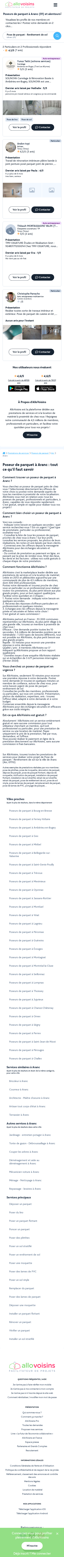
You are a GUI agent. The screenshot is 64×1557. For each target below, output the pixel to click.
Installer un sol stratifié (21, 1339)
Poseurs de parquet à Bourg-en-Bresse (30, 810)
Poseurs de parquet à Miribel (25, 844)
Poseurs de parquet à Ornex (24, 1016)
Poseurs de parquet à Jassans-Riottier (30, 898)
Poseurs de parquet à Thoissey (26, 991)
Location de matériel (32, 1489)
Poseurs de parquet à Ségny (24, 1024)
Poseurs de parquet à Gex (23, 836)
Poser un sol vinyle (19, 1280)
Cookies (32, 1485)
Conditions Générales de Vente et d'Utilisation (32, 1465)
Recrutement (32, 1450)
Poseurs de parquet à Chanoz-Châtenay (31, 1008)
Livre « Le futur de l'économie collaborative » (32, 1433)
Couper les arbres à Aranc (23, 1151)
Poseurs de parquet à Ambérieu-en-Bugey (32, 827)
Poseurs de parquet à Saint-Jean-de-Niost (32, 1041)
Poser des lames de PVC (22, 1271)
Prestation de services (32, 1493)
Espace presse (32, 1442)
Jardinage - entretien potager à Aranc (30, 1135)
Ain (52, 453)
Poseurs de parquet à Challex (25, 1058)
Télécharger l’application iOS (32, 1509)
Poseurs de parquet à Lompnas (26, 982)
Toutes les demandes (32, 1425)
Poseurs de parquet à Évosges (26, 949)
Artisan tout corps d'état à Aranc (27, 1106)
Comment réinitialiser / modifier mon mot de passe (32, 1397)
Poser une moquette (20, 1263)
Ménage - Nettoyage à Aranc (25, 1180)
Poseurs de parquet (40, 453)
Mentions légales (32, 1481)
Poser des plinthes (19, 1237)
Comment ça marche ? (32, 1416)
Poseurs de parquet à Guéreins (26, 940)
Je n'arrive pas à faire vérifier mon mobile (32, 1384)
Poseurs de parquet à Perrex (25, 1033)
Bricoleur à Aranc (18, 1081)
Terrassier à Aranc (19, 1114)
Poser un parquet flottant (23, 1221)
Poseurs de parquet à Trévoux (25, 873)
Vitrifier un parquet (19, 1330)
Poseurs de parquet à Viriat (24, 915)
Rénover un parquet (20, 1322)
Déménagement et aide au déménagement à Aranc (24, 1162)
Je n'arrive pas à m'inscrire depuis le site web (32, 1393)
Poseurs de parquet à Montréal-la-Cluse (31, 965)
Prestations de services (18, 453)
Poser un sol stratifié (20, 1246)
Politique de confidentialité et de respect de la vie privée (32, 1469)
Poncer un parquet (19, 1229)
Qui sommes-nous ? (32, 1412)
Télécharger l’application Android (32, 1513)
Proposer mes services (32, 1429)
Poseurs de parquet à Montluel (26, 906)
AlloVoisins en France (32, 1437)
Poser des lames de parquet (25, 1296)
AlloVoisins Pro (32, 1420)
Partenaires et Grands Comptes (32, 1446)
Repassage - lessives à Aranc (25, 1188)
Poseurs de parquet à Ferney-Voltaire (29, 819)
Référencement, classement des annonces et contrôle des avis (32, 1476)
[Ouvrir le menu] (55, 5)
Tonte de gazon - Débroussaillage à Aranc (32, 1143)
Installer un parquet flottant (24, 1313)
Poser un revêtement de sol (24, 1254)
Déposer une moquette (22, 1305)
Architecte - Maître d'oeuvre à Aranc (29, 1098)
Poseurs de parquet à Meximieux (27, 881)
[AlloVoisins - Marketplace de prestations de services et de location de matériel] (19, 7)
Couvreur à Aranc (18, 1089)
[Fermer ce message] (57, 1534)
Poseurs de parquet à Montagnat (27, 957)
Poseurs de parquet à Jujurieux (26, 999)
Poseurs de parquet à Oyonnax (26, 890)
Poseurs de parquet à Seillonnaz (26, 974)
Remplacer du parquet (21, 1288)
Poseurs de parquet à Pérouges (26, 1050)
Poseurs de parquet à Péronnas (26, 932)
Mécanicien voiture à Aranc (24, 1172)
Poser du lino (16, 1212)
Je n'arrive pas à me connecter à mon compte (32, 1388)
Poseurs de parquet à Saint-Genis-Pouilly (31, 864)
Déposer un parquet (20, 1204)
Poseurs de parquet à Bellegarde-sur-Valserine (29, 854)
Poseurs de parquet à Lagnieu (25, 923)
